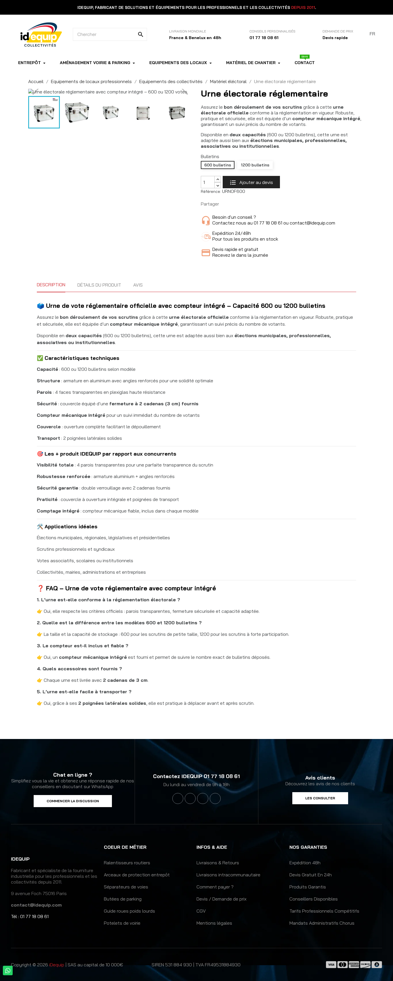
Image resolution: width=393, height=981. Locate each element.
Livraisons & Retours (218, 862)
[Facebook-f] (177, 798)
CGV (201, 911)
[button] (73, 801)
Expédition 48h (304, 862)
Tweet (235, 204)
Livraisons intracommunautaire (228, 875)
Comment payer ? (215, 887)
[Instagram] (202, 798)
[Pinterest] (215, 798)
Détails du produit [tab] (99, 285)
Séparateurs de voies (126, 887)
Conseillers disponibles (313, 899)
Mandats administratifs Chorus (321, 923)
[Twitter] (190, 798)
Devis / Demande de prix (222, 899)
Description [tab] (51, 284)
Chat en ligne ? (72, 774)
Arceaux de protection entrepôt (137, 875)
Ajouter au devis (255, 182)
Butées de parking (123, 899)
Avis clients (320, 777)
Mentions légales (214, 923)
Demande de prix (338, 31)
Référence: (211, 191)
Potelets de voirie (122, 923)
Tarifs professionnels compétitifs (324, 911)
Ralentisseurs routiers (127, 862)
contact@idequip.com (36, 905)
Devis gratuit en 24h (310, 875)
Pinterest (244, 204)
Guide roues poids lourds (129, 911)
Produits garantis (307, 887)
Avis (138, 285)
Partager (226, 204)
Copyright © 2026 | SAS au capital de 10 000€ (67, 964)
